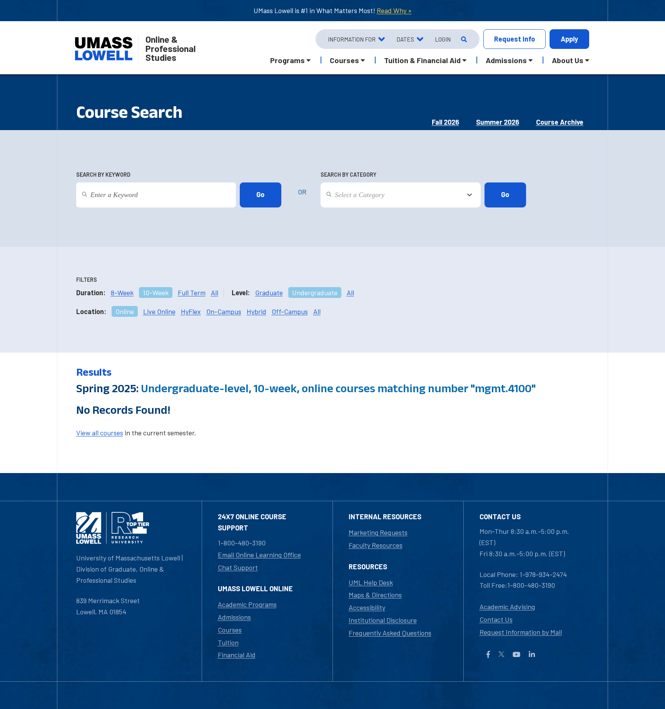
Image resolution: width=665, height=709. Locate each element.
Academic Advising (507, 606)
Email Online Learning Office (259, 554)
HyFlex (191, 311)
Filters (86, 279)
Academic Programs (247, 604)
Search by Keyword (103, 174)
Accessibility (367, 607)
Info (514, 39)
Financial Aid (237, 654)
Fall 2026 (445, 122)
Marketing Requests (378, 532)
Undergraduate (315, 292)
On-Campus (223, 311)
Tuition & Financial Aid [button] (422, 60)
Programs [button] (287, 60)
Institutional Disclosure (383, 620)
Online (124, 311)
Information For (352, 39)
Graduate (269, 292)
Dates (405, 39)
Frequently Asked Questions (390, 633)
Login (443, 39)
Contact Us (496, 619)
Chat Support (238, 567)
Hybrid (256, 311)
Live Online (159, 311)
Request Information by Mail (521, 632)
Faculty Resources (376, 545)
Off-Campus (290, 311)
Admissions (234, 617)
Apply (569, 39)
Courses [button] (344, 60)
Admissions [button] (506, 60)
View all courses (99, 432)
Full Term (192, 292)
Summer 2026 (497, 122)
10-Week (156, 292)
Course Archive (559, 122)
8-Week (122, 292)
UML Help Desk (371, 582)
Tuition (228, 642)
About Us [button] (567, 60)
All (214, 292)
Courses (230, 629)
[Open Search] (463, 39)
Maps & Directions (375, 594)
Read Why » (394, 10)
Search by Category (348, 174)
